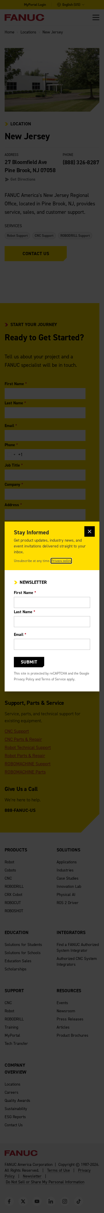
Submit (29, 662)
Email (20, 634)
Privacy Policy (24, 679)
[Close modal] (89, 531)
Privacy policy (61, 561)
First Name (25, 592)
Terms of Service (53, 679)
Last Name (24, 612)
